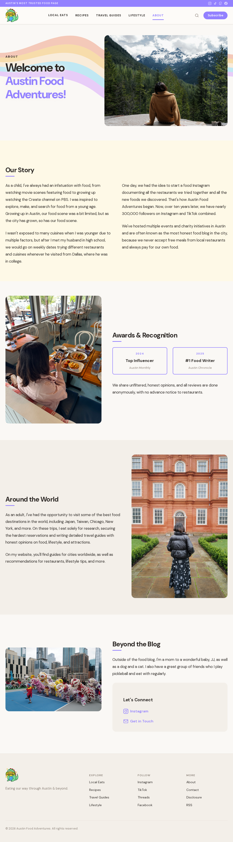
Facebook (145, 805)
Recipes (82, 15)
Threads (144, 797)
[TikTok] (215, 3)
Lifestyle (137, 15)
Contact (192, 790)
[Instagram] (209, 3)
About (158, 15)
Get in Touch (141, 721)
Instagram (139, 711)
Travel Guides (108, 15)
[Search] (197, 15)
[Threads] (220, 3)
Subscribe (215, 15)
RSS (189, 805)
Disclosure (194, 797)
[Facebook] (226, 3)
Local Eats (58, 15)
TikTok (142, 790)
